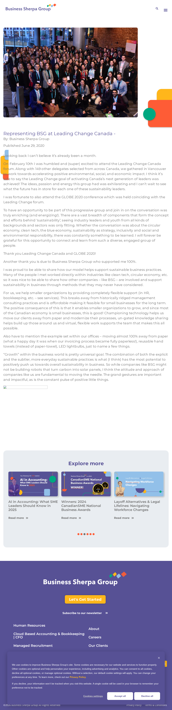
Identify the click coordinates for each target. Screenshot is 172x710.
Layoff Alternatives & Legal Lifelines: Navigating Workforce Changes (137, 506)
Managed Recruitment (33, 645)
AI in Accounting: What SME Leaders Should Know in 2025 (33, 506)
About (94, 628)
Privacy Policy (78, 677)
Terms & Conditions (156, 705)
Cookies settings (93, 696)
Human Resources (29, 625)
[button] (166, 10)
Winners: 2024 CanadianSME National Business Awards (81, 506)
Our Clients (98, 645)
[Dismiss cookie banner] (159, 658)
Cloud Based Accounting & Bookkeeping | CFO (48, 635)
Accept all (120, 696)
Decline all (147, 696)
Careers (95, 637)
